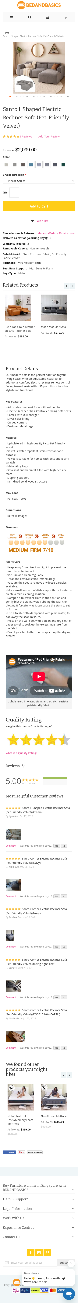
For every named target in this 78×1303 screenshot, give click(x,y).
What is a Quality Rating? (21, 753)
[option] (6, 164)
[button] (10, 96)
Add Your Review (49, 136)
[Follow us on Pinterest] (47, 1252)
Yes (56, 845)
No (63, 845)
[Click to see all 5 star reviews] (55, 778)
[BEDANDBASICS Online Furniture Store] (39, 5)
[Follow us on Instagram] (39, 1252)
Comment (11, 845)
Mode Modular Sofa (53, 327)
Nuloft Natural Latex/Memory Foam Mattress (20, 1120)
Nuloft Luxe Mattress (54, 1116)
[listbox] (39, 165)
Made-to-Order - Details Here (56, 233)
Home (6, 32)
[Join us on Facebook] (31, 1252)
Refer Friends (35, 1152)
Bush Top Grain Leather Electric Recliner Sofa (20, 328)
